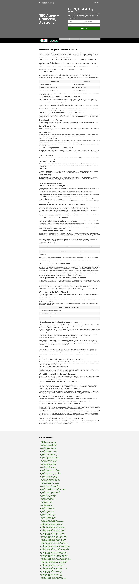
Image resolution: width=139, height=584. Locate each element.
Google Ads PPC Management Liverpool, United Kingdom (55, 553)
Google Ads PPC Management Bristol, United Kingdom (54, 551)
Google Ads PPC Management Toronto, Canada (53, 540)
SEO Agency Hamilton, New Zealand (49, 460)
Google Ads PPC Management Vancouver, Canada (53, 539)
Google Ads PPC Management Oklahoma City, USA (53, 578)
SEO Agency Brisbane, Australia (48, 445)
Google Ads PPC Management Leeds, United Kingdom (54, 552)
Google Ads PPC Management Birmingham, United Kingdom (55, 548)
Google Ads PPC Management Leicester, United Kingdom (55, 558)
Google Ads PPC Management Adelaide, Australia (53, 533)
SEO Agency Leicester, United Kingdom (50, 486)
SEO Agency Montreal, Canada (48, 464)
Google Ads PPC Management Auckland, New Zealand (54, 537)
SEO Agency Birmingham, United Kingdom (51, 473)
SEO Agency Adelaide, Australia (48, 448)
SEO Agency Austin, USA (47, 507)
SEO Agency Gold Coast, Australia (49, 520)
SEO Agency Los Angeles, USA (48, 496)
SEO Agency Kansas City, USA (48, 514)
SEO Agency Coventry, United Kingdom (50, 485)
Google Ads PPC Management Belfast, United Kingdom (54, 556)
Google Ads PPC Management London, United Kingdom (54, 543)
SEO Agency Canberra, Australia (49, 450)
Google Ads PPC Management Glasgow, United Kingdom (55, 549)
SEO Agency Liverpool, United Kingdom (50, 479)
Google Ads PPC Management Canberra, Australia (53, 534)
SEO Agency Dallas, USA (47, 504)
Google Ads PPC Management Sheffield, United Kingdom (55, 555)
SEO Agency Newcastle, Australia (49, 451)
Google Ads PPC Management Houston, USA (52, 567)
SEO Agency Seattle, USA (47, 501)
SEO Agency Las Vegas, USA (48, 515)
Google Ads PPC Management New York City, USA (53, 564)
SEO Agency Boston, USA (47, 502)
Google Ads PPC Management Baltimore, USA (52, 577)
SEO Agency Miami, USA (47, 505)
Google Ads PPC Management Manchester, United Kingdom (55, 546)
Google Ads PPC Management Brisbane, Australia (53, 530)
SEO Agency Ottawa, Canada (48, 467)
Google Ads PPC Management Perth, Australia (52, 532)
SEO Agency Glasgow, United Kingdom (50, 474)
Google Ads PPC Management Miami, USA (51, 572)
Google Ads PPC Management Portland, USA (52, 524)
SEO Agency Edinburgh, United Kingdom (50, 470)
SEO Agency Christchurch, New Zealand (50, 458)
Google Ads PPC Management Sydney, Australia (52, 527)
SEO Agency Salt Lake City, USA (48, 508)
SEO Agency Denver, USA (47, 513)
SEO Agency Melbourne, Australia (49, 444)
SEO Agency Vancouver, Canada (49, 463)
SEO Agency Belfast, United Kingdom (50, 482)
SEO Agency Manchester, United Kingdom (51, 472)
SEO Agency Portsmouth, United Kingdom (51, 492)
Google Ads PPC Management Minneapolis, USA (52, 521)
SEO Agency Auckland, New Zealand (49, 455)
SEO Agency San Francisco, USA (49, 499)
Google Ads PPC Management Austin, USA (51, 574)
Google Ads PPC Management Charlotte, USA (52, 526)
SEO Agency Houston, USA (47, 511)
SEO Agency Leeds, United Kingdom (49, 477)
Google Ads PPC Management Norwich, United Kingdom (54, 561)
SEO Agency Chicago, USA (47, 498)
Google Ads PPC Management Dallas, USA (51, 570)
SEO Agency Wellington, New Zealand (50, 457)
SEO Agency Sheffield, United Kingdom (50, 480)
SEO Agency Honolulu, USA (47, 518)
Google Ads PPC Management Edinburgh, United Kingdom (55, 545)
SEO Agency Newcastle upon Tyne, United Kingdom (53, 489)
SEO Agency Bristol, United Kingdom (49, 476)
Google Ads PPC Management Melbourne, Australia (53, 529)
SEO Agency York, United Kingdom (49, 494)
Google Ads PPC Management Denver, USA (51, 575)
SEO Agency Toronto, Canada (48, 461)
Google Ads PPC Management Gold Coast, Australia (54, 536)
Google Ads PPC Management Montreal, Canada (53, 542)
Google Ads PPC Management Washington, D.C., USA (54, 568)
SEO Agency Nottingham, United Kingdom (51, 488)
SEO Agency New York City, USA (48, 495)
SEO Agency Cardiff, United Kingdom (50, 483)
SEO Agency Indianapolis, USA (48, 517)
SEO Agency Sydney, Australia (48, 442)
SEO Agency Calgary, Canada (48, 466)
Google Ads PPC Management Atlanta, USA (51, 571)
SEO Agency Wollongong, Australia (49, 453)
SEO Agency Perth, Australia (48, 447)
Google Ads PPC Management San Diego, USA (52, 523)
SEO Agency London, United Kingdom (50, 469)
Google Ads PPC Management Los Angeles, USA (52, 565)
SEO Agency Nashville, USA (47, 510)
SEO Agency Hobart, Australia (48, 454)
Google (43, 441)
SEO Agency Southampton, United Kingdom (51, 491)
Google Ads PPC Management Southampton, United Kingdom (56, 559)
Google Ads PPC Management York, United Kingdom (53, 562)
